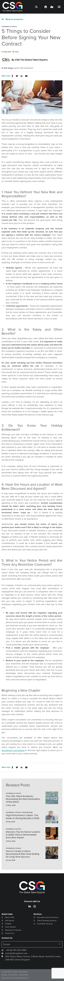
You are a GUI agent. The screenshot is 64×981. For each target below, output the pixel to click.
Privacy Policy (13, 975)
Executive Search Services (47, 917)
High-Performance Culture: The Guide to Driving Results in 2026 (22, 816)
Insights (8, 923)
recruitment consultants (13, 750)
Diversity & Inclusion (13, 930)
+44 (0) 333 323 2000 (15, 950)
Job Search (9, 920)
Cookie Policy (23, 975)
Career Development (23, 68)
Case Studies (10, 927)
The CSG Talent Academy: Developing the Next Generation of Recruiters (23, 799)
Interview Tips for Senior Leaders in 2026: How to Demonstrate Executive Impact (23, 834)
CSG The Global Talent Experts (31, 59)
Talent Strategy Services (47, 920)
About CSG (9, 917)
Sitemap (4, 975)
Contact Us (9, 933)
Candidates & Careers (9, 26)
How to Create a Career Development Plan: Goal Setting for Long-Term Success (22, 854)
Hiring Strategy (27, 812)
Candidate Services (45, 923)
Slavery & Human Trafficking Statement (15, 978)
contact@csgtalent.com (16, 953)
